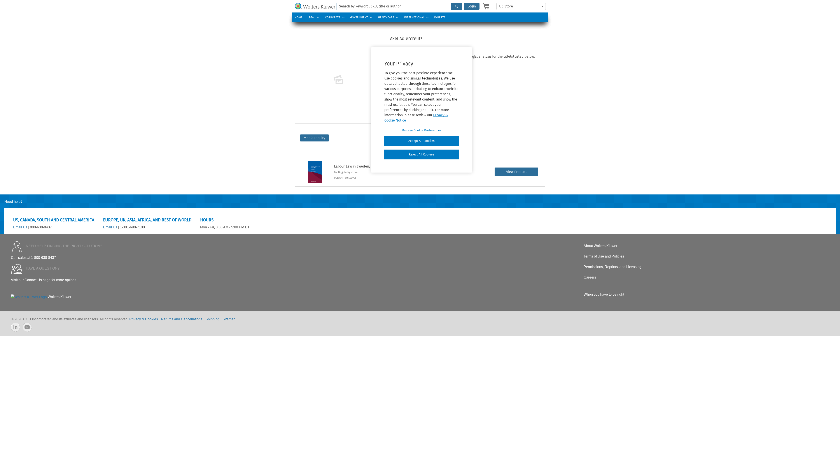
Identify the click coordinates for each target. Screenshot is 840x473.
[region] (421, 110)
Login (471, 6)
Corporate (332, 17)
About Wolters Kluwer (600, 246)
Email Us (20, 227)
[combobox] (392, 6)
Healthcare (386, 17)
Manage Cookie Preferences (421, 130)
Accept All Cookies (421, 141)
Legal (311, 17)
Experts (439, 17)
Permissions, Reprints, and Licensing (612, 267)
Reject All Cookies (421, 154)
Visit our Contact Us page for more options (43, 280)
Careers (590, 277)
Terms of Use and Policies (604, 256)
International (414, 17)
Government (359, 17)
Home (298, 17)
